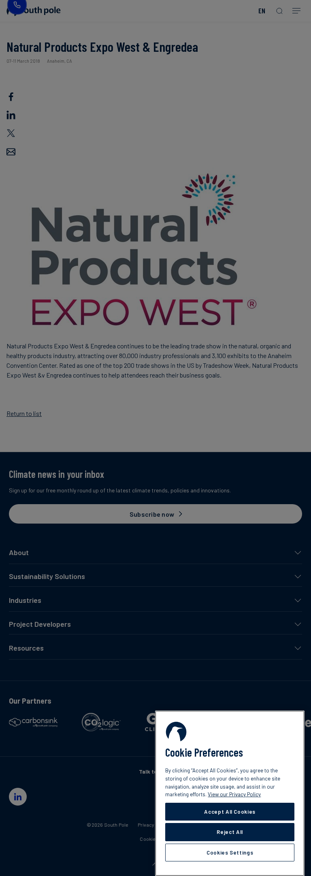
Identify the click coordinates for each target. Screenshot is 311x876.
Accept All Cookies (230, 811)
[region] (230, 793)
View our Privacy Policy (234, 794)
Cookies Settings (230, 852)
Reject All (230, 832)
